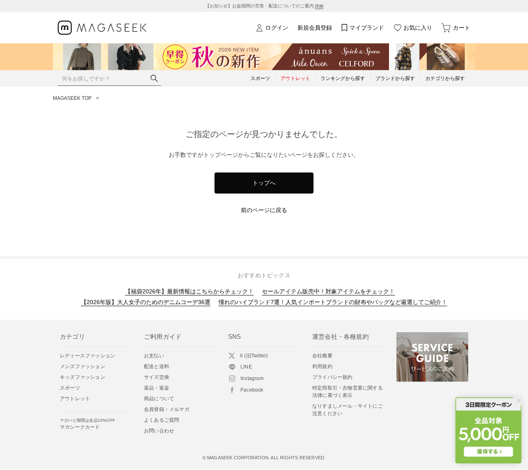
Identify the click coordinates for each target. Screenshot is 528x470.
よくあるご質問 (161, 420)
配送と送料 (156, 366)
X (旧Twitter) (254, 356)
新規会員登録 (314, 27)
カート (461, 27)
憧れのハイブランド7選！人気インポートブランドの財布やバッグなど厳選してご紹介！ (333, 302)
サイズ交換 (156, 377)
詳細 (319, 6)
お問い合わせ (159, 431)
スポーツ (70, 388)
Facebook (252, 390)
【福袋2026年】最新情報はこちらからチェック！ (189, 291)
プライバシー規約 (332, 377)
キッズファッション (82, 377)
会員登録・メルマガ (166, 409)
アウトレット (75, 399)
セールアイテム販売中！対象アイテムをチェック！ (328, 291)
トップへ (264, 182)
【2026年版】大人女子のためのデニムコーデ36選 (145, 302)
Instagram (252, 378)
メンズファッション (82, 366)
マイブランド (366, 27)
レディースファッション (87, 356)
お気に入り (417, 27)
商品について (159, 399)
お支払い (154, 356)
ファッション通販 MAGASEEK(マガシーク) (102, 28)
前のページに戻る (264, 210)
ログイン (276, 27)
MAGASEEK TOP (72, 98)
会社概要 (322, 356)
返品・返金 (156, 388)
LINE (246, 367)
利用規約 (322, 366)
